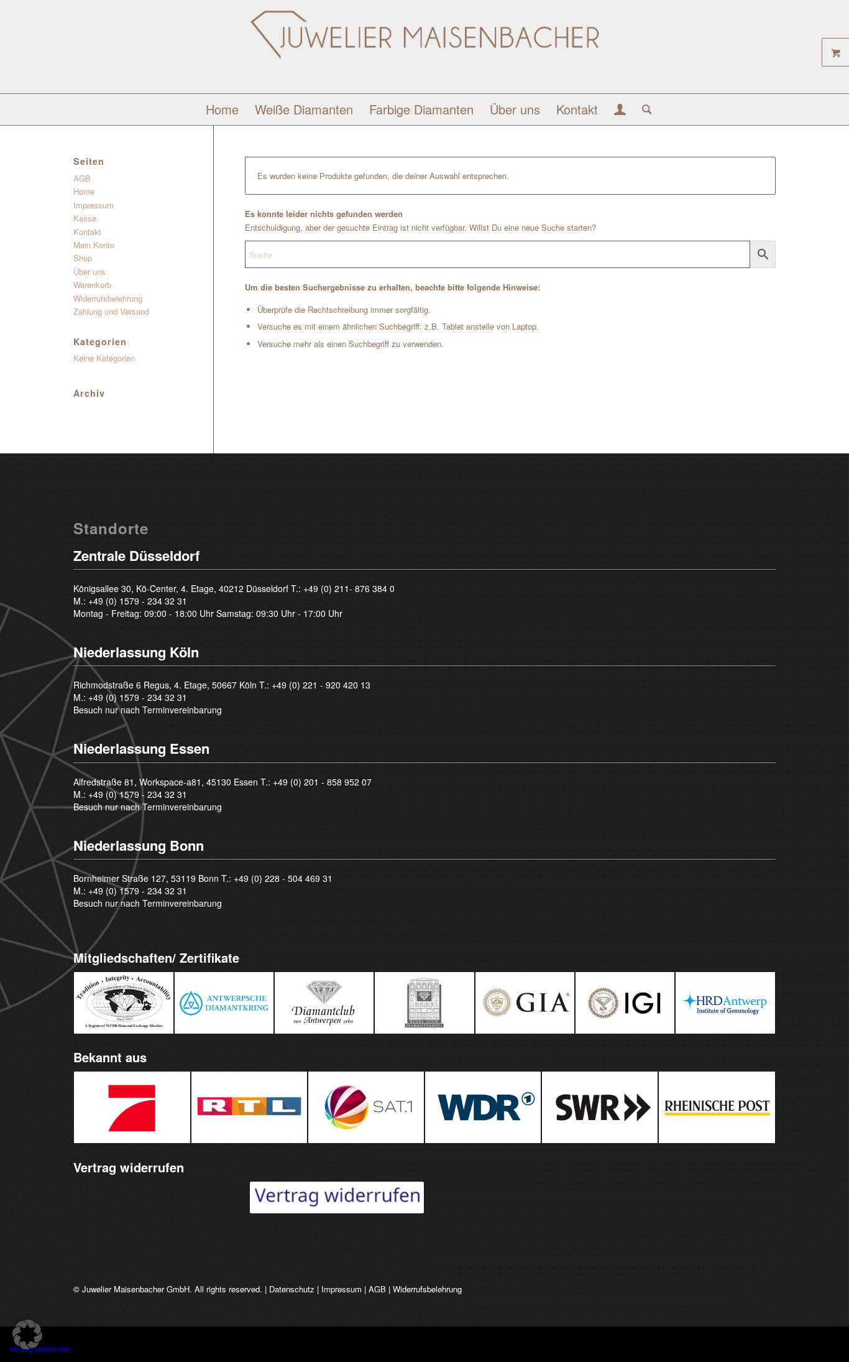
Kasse (84, 218)
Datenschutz (291, 1289)
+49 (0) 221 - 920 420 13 (321, 685)
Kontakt (87, 232)
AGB (82, 178)
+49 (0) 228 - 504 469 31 (283, 878)
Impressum (93, 205)
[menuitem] (222, 109)
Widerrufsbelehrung (107, 298)
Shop (82, 258)
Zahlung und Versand (111, 311)
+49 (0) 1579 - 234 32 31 (137, 601)
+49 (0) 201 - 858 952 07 (322, 782)
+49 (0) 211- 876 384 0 (349, 588)
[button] (27, 1334)
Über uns (89, 271)
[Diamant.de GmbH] (424, 51)
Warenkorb (92, 284)
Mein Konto (93, 245)
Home (83, 191)
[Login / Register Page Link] (620, 110)
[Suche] (643, 109)
